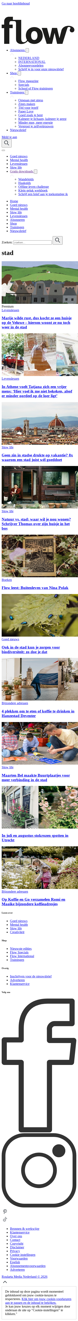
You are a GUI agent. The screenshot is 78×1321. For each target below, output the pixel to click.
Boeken (7, 580)
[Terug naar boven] (5, 1284)
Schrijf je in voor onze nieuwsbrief (41, 69)
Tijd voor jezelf (28, 107)
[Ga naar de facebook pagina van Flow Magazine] (39, 1131)
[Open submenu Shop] (19, 73)
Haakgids (24, 183)
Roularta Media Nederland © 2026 (24, 1276)
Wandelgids (26, 179)
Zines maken (26, 104)
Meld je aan (9, 137)
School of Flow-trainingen (35, 88)
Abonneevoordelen (30, 65)
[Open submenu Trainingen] (26, 92)
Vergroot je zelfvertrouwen (35, 126)
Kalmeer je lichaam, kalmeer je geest (42, 119)
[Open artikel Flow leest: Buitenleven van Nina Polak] (40, 576)
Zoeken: (7, 242)
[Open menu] (3, 150)
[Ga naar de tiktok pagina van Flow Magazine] (5, 1221)
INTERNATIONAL (32, 61)
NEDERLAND (28, 58)
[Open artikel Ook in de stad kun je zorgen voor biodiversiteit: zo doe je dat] (40, 635)
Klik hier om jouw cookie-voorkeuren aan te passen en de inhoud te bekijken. (38, 1300)
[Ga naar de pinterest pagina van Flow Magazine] (5, 1214)
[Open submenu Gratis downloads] (35, 171)
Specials (23, 84)
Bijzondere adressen (15, 703)
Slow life (8, 447)
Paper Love (25, 111)
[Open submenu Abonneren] (27, 50)
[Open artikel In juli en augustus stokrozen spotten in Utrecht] (40, 827)
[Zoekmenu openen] (7, 143)
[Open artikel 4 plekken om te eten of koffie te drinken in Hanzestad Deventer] (40, 699)
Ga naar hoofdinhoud (16, 3)
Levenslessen (10, 310)
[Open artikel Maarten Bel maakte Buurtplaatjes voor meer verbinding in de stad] (40, 763)
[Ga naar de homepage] (38, 43)
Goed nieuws (10, 639)
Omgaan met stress (30, 100)
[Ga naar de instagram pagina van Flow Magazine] (39, 1206)
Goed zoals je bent (30, 115)
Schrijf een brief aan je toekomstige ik (43, 194)
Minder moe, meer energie (35, 122)
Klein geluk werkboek (33, 190)
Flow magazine (28, 81)
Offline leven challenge (33, 186)
